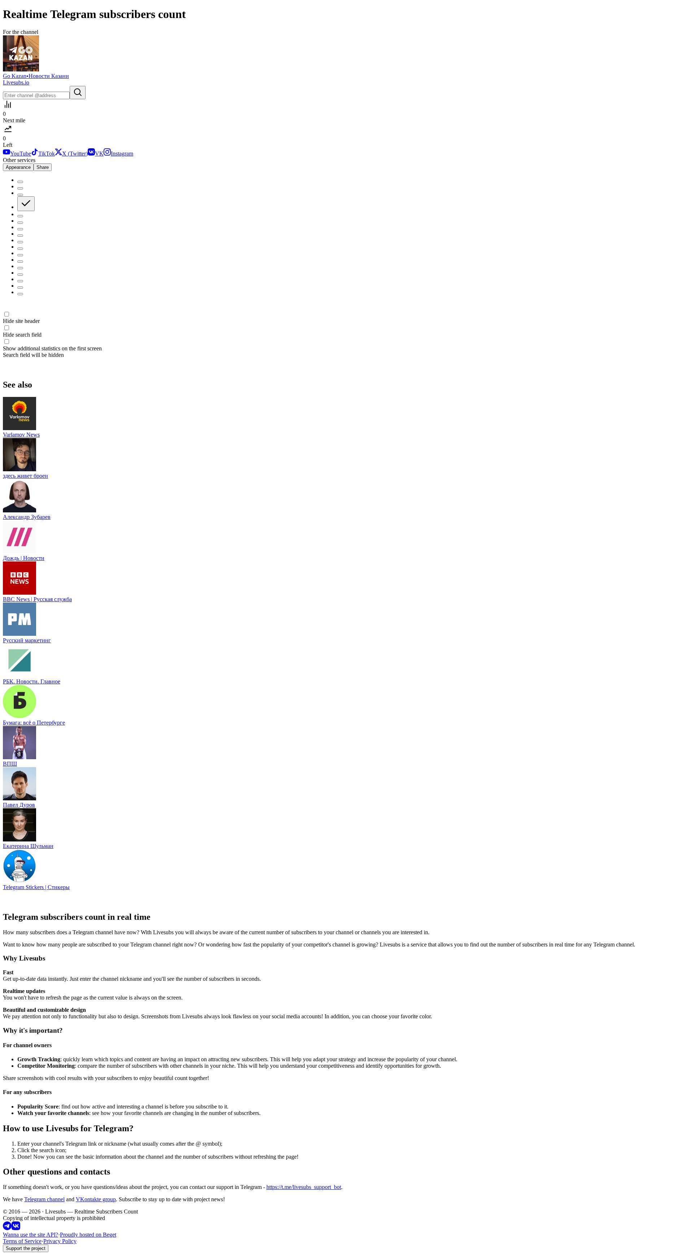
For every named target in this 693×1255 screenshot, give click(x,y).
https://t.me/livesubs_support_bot (303, 1187)
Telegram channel (44, 1199)
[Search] (78, 92)
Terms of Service (22, 1241)
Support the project (25, 1248)
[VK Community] (16, 1228)
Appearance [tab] (18, 167)
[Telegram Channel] (7, 1228)
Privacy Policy (60, 1241)
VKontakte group (96, 1199)
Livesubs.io (16, 82)
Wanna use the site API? (30, 1235)
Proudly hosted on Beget (88, 1235)
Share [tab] (42, 167)
